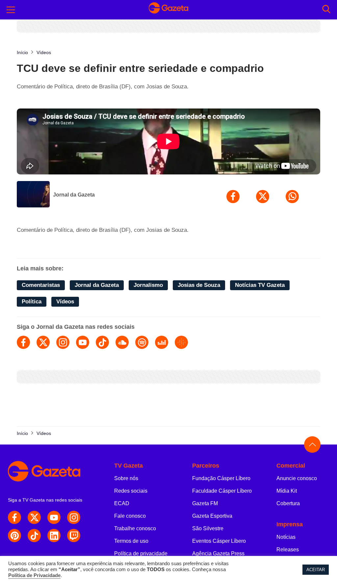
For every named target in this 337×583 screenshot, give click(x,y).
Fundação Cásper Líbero (221, 478)
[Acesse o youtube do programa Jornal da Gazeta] (82, 342)
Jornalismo (148, 285)
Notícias (286, 537)
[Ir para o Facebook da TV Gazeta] (14, 517)
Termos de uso (131, 541)
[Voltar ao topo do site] (312, 444)
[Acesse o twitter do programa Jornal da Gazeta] (43, 342)
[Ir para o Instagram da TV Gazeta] (73, 517)
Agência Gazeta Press (218, 553)
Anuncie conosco (296, 478)
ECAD (121, 503)
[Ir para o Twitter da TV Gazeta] (34, 517)
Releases (287, 549)
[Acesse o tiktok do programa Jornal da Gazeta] (102, 342)
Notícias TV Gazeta (260, 285)
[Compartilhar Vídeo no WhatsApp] (292, 196)
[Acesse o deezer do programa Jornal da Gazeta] (161, 342)
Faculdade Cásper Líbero (222, 491)
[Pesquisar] (326, 10)
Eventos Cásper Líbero (219, 541)
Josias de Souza (199, 285)
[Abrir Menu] (11, 10)
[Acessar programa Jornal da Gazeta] (33, 195)
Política (31, 301)
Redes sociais (130, 491)
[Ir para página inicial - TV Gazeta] (168, 9)
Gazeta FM (205, 503)
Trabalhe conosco (135, 528)
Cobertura (288, 503)
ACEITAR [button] (315, 569)
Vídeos (65, 301)
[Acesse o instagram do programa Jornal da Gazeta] (62, 342)
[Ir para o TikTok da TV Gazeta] (34, 535)
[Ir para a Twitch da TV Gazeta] (73, 535)
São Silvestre (207, 528)
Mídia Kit (286, 491)
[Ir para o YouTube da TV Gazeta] (54, 517)
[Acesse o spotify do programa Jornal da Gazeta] (141, 342)
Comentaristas (41, 285)
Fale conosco (130, 516)
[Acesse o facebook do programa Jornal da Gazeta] (23, 342)
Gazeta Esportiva (212, 516)
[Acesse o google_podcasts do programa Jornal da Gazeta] (181, 342)
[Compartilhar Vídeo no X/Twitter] (262, 196)
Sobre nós (126, 478)
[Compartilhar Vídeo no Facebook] (233, 196)
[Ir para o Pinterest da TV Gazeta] (14, 535)
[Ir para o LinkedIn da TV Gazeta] (54, 535)
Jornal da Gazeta (74, 195)
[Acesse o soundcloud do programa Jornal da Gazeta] (122, 342)
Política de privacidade (141, 553)
